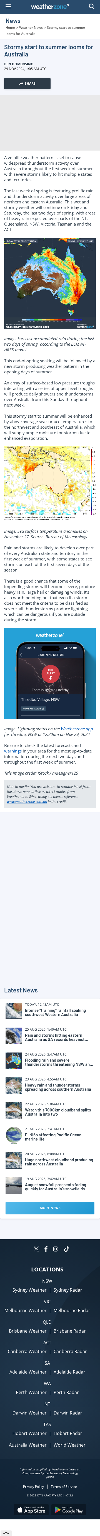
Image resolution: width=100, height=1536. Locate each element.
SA (47, 1363)
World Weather (70, 1445)
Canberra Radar (70, 1351)
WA (47, 1383)
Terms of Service (64, 1486)
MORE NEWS (50, 1208)
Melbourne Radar (72, 1310)
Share (30, 83)
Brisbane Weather (28, 1331)
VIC (47, 1302)
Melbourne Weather (25, 1310)
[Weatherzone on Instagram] (55, 1250)
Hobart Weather (29, 1433)
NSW (47, 1281)
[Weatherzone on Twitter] (36, 1250)
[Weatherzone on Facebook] (46, 1250)
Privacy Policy (33, 1486)
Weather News (31, 27)
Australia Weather (28, 1445)
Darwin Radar (68, 1413)
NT (47, 1404)
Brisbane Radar (70, 1331)
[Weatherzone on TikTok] (66, 1250)
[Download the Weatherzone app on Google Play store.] (68, 1510)
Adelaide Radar (69, 1372)
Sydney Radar (68, 1290)
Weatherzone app (77, 728)
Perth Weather (31, 1392)
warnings (13, 751)
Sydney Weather (29, 1290)
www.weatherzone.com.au (27, 801)
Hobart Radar (68, 1433)
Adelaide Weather (28, 1372)
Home (10, 27)
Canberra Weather (27, 1351)
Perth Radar (66, 1392)
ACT (47, 1343)
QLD (47, 1322)
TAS (47, 1424)
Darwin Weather (29, 1413)
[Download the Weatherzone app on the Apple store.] (31, 1510)
